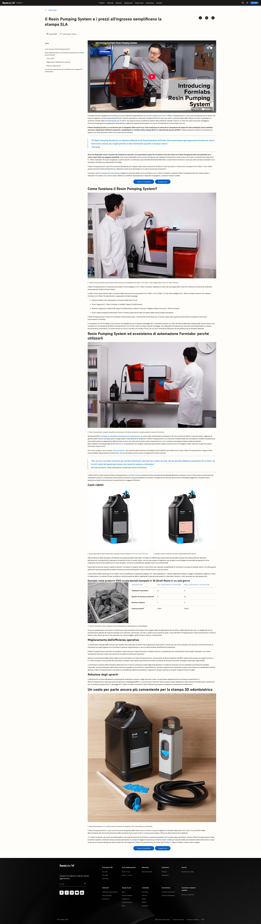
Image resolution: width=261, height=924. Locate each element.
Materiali (110, 3)
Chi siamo (145, 892)
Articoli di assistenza (168, 895)
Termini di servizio (178, 919)
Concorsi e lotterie (193, 919)
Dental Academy (127, 895)
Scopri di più (139, 3)
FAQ (202, 919)
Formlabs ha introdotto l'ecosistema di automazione (120, 436)
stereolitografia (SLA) (113, 121)
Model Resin (144, 554)
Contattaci (145, 906)
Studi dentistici (107, 895)
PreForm (164, 872)
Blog (123, 892)
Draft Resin (135, 554)
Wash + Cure (126, 872)
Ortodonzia (105, 899)
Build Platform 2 (117, 444)
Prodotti (102, 3)
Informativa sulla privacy (162, 919)
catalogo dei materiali (109, 173)
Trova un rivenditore (188, 895)
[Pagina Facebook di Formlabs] (62, 893)
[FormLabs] (8, 3)
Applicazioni (128, 3)
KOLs (123, 906)
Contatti (159, 3)
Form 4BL (105, 875)
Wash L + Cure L (127, 875)
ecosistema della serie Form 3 (155, 116)
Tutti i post (52, 10)
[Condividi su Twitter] (206, 17)
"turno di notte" (119, 450)
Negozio (254, 2)
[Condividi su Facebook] (200, 17)
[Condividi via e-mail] (213, 17)
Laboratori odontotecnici (110, 892)
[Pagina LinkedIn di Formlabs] (82, 893)
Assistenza (150, 3)
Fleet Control (136, 475)
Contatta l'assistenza (168, 892)
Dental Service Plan (188, 872)
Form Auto (162, 441)
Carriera (144, 895)
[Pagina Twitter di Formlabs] (67, 893)
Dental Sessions (127, 902)
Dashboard (165, 875)
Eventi (144, 899)
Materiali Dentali (147, 872)
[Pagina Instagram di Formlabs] (72, 893)
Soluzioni (119, 3)
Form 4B (104, 872)
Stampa (144, 902)
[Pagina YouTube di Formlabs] (77, 893)
